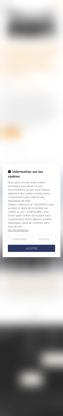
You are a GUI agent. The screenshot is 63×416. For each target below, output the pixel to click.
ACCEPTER (31, 248)
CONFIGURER (19, 239)
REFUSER (44, 239)
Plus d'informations (18, 230)
